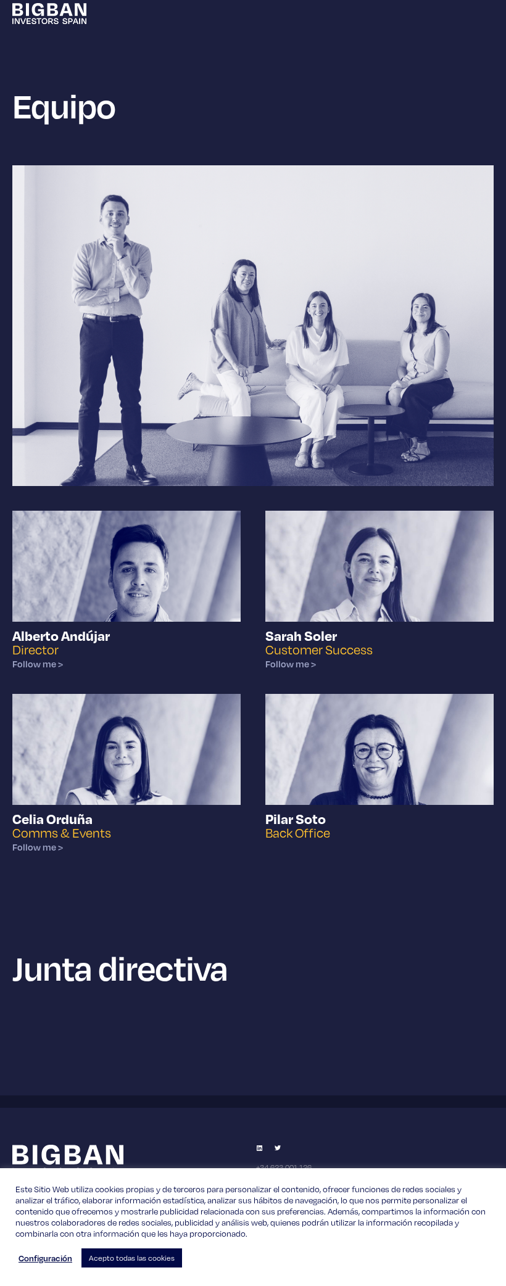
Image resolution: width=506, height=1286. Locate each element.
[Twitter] (278, 1148)
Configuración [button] (45, 1258)
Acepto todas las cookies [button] (132, 1258)
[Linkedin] (259, 1148)
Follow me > (37, 663)
